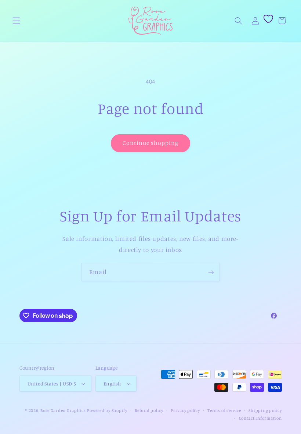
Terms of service (224, 410)
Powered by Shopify (107, 410)
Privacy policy (185, 410)
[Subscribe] (211, 272)
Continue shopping (151, 142)
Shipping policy (265, 410)
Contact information (260, 418)
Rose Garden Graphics (63, 410)
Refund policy (149, 410)
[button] (16, 20)
